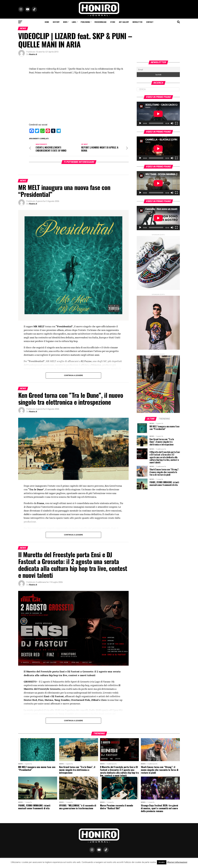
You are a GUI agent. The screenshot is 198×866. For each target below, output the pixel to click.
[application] (158, 114)
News (65, 21)
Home (47, 21)
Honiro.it (33, 54)
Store (112, 21)
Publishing (85, 21)
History (56, 21)
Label (74, 21)
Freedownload (100, 21)
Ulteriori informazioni (177, 862)
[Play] (140, 123)
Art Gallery (124, 21)
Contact (149, 21)
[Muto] (172, 123)
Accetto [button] (162, 862)
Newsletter (137, 21)
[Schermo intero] (176, 123)
